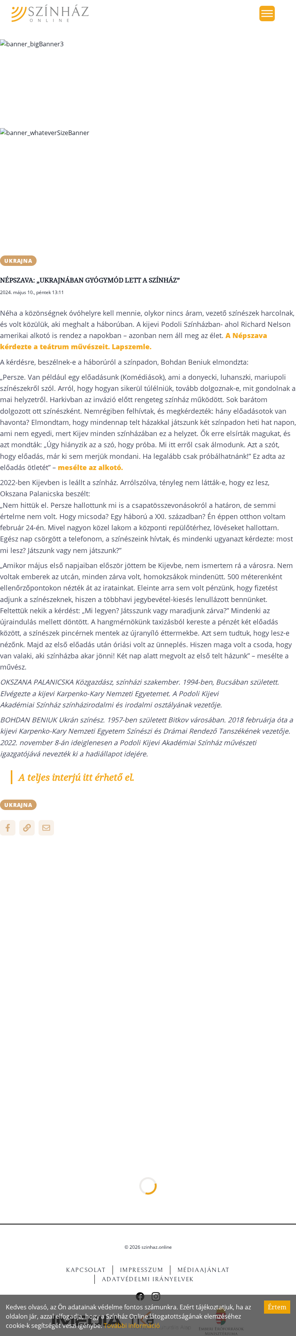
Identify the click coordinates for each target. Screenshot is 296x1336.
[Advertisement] (148, 198)
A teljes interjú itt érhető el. (76, 777)
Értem (277, 1307)
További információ (132, 1325)
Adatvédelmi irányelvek (148, 1279)
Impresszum (141, 1270)
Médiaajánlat (203, 1270)
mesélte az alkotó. (90, 467)
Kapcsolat (86, 1270)
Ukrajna (18, 260)
